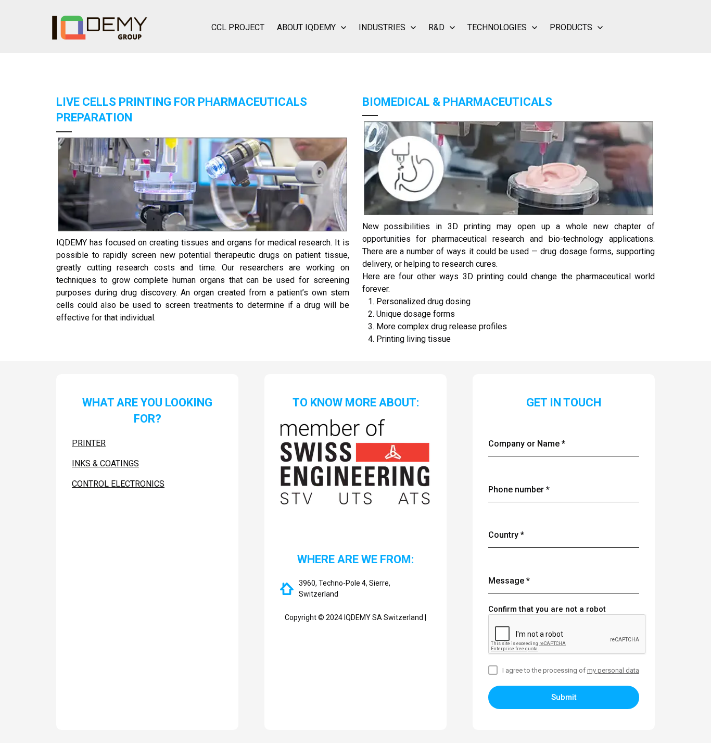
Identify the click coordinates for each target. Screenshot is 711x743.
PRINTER (89, 443)
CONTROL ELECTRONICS (118, 484)
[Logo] (99, 28)
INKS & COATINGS (105, 463)
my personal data (613, 670)
